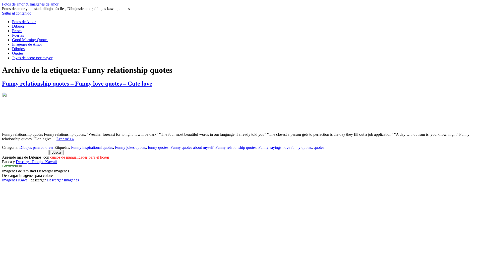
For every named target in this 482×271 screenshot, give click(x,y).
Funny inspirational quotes (92, 147)
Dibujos (18, 26)
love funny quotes (297, 147)
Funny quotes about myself (191, 147)
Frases (17, 31)
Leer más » (65, 139)
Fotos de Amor (24, 22)
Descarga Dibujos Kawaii (36, 162)
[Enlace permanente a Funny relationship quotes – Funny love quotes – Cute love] (27, 126)
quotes (319, 147)
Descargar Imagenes (63, 180)
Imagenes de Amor (27, 44)
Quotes (17, 53)
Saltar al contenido (16, 13)
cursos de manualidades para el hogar (79, 157)
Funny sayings (269, 147)
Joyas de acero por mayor (32, 58)
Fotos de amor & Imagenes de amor (30, 4)
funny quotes (158, 147)
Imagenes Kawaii (16, 180)
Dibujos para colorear (36, 147)
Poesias (18, 35)
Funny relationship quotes (235, 147)
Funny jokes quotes (130, 147)
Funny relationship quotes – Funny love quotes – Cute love (77, 83)
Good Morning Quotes (30, 40)
